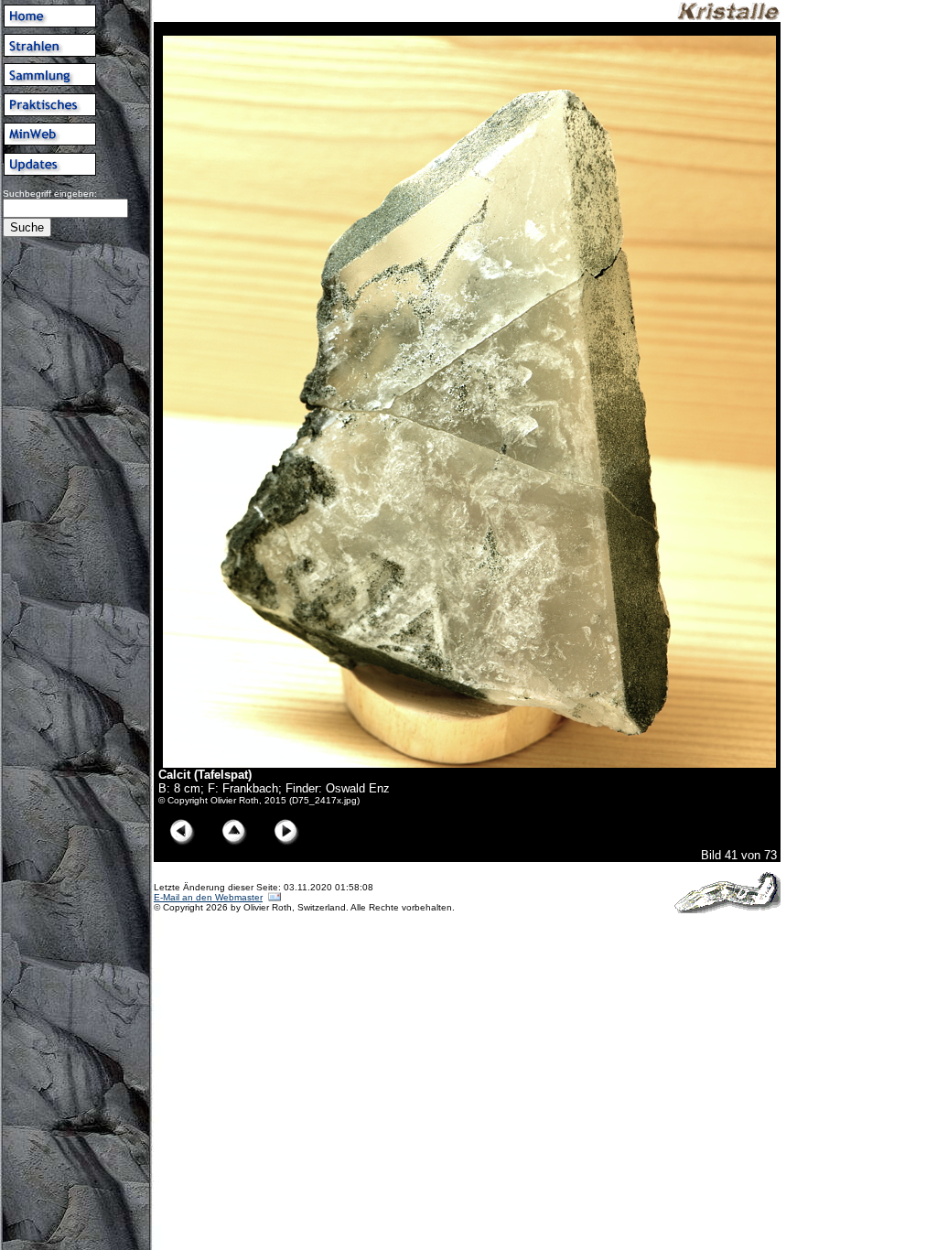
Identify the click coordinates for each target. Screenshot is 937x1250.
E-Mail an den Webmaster (208, 897)
